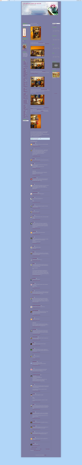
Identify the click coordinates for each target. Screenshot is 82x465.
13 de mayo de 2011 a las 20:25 (36, 168)
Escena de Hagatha (25, 71)
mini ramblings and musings (34, 73)
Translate (55, 25)
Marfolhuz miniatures (35, 192)
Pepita (33, 348)
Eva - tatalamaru (34, 177)
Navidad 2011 (25, 100)
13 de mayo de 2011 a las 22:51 (36, 234)
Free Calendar (55, 93)
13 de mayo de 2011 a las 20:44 (36, 181)
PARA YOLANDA (25, 103)
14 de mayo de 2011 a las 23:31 (36, 315)
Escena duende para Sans (25, 73)
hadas (24, 88)
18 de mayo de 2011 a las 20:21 (36, 409)
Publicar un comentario (34, 447)
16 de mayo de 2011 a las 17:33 (36, 365)
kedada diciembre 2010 (25, 91)
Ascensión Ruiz (24, 40)
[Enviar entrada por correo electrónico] (40, 138)
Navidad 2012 (25, 101)
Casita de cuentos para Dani (26, 63)
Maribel (33, 404)
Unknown (33, 437)
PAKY (33, 297)
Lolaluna (33, 443)
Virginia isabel (34, 231)
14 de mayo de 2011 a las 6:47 (36, 294)
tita (32, 368)
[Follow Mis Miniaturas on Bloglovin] (26, 25)
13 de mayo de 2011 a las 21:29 (36, 202)
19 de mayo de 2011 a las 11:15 (36, 418)
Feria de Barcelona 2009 (25, 86)
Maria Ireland (34, 278)
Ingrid (33, 246)
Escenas (25, 80)
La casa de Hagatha (25, 94)
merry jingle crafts (40, 42)
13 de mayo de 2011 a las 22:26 (36, 219)
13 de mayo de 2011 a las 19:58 (36, 156)
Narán (33, 163)
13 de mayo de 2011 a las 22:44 (36, 228)
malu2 (33, 431)
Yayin (33, 184)
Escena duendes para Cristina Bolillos (26, 75)
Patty (33, 290)
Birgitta (33, 342)
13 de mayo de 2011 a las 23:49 (36, 275)
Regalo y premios (26, 109)
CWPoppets (43, 71)
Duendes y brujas (26, 66)
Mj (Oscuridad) (34, 329)
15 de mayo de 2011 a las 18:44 (36, 334)
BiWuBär (33, 263)
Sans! (33, 384)
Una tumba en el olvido (44, 89)
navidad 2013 (25, 102)
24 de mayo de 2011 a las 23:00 (36, 440)
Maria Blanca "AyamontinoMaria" (36, 305)
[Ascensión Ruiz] (23, 41)
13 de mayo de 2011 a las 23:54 (36, 280)
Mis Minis (42, 111)
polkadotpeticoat (34, 361)
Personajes (25, 107)
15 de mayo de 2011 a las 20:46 (36, 345)
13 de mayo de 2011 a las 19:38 (36, 146)
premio (24, 108)
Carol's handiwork (34, 258)
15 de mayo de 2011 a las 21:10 (36, 352)
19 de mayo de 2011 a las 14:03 (36, 423)
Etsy (24, 81)
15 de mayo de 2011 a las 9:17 (36, 320)
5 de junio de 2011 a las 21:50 (36, 445)
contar (33, 215)
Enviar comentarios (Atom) (37, 450)
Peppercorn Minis (39, 109)
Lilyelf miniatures (47, 43)
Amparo (33, 283)
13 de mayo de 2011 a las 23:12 (36, 249)
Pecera (24, 106)
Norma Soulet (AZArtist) (35, 310)
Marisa (33, 197)
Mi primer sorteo (26, 98)
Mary (33, 222)
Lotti (33, 210)
